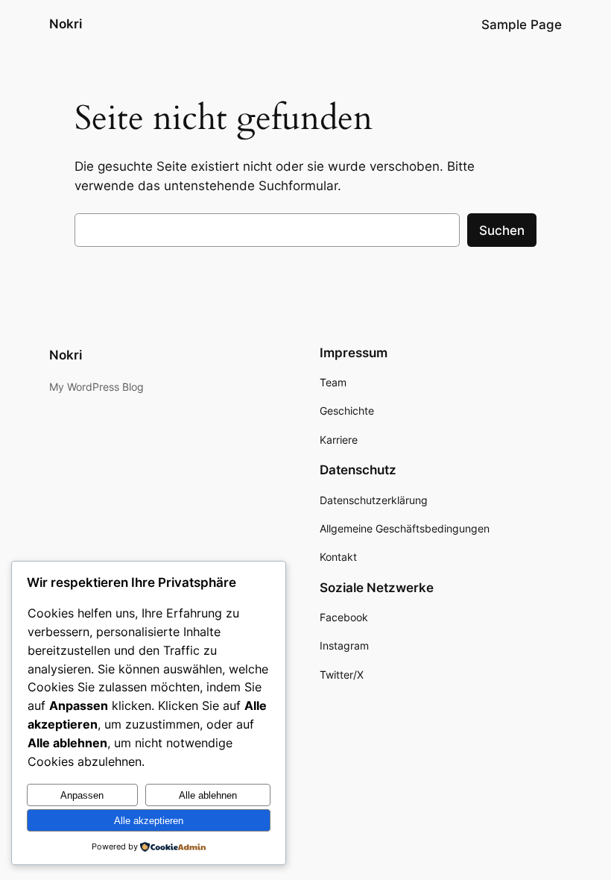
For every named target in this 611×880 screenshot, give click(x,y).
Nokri (65, 23)
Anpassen (82, 795)
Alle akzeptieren (148, 820)
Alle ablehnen (208, 795)
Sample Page (521, 24)
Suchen (502, 230)
